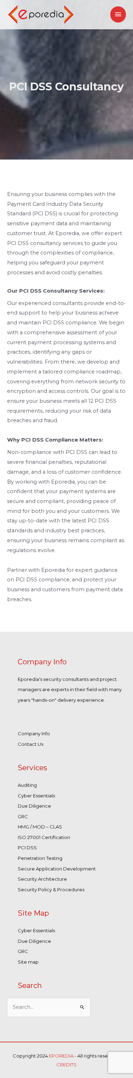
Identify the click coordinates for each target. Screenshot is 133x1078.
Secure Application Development (57, 869)
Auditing (27, 785)
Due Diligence (34, 806)
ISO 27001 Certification (44, 837)
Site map (28, 962)
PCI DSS (27, 847)
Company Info (34, 733)
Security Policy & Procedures (51, 889)
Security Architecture (42, 879)
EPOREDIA (61, 1056)
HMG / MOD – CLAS (40, 827)
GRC (23, 816)
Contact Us (30, 744)
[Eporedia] (40, 14)
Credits (66, 1064)
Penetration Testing (40, 858)
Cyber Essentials (36, 795)
